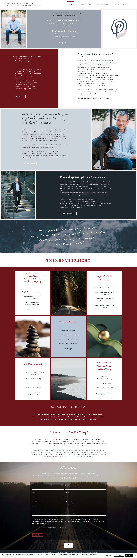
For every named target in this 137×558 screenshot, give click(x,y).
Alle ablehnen (119, 555)
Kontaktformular (97, 444)
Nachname (68, 485)
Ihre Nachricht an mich (38, 507)
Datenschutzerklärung (7, 556)
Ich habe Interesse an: (71, 501)
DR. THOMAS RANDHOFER (21, 3)
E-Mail (34, 492)
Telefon (67, 492)
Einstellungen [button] (109, 555)
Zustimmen (129, 555)
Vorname (34, 485)
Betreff (34, 501)
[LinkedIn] (59, 42)
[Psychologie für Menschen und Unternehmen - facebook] (62, 42)
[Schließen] (135, 555)
